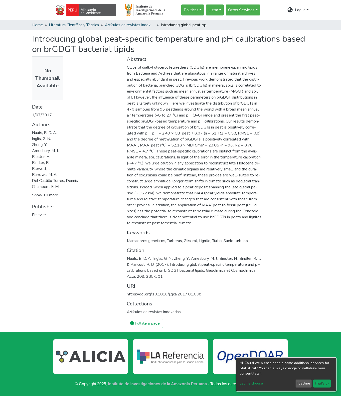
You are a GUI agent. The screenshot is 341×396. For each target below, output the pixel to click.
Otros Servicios (241, 10)
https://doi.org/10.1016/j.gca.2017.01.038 (164, 294)
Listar (213, 10)
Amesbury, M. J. (45, 150)
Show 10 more (45, 195)
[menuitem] (290, 10)
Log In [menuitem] (300, 10)
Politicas (191, 10)
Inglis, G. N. (41, 138)
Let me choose (251, 383)
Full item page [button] (147, 323)
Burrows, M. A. (44, 174)
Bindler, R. (40, 162)
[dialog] (286, 374)
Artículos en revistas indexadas (130, 25)
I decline (303, 383)
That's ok (322, 383)
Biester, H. (41, 156)
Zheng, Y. (39, 144)
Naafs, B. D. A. (44, 132)
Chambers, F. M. (45, 186)
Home (37, 25)
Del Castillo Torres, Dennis (55, 180)
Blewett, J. (41, 168)
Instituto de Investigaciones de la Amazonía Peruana (157, 384)
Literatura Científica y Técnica (74, 25)
